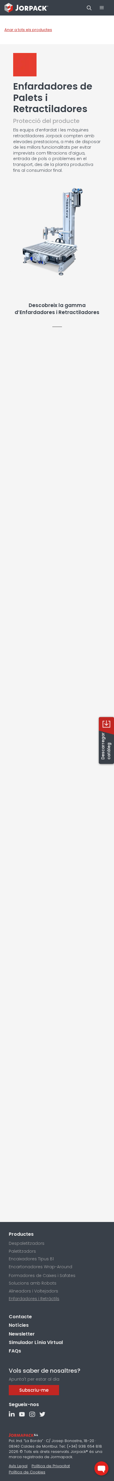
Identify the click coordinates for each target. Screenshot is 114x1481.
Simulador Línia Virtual (36, 1342)
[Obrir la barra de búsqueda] (89, 8)
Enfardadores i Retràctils (34, 1299)
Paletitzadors (22, 1251)
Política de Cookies (27, 1472)
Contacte (20, 1316)
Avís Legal (18, 1466)
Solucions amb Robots (32, 1283)
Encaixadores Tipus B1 (31, 1259)
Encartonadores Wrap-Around (40, 1267)
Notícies (19, 1325)
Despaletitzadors (26, 1243)
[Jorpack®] (26, 8)
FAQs (15, 1351)
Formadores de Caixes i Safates (42, 1275)
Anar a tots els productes (28, 29)
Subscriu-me (34, 1390)
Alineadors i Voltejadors (33, 1291)
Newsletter (22, 1334)
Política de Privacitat (51, 1466)
